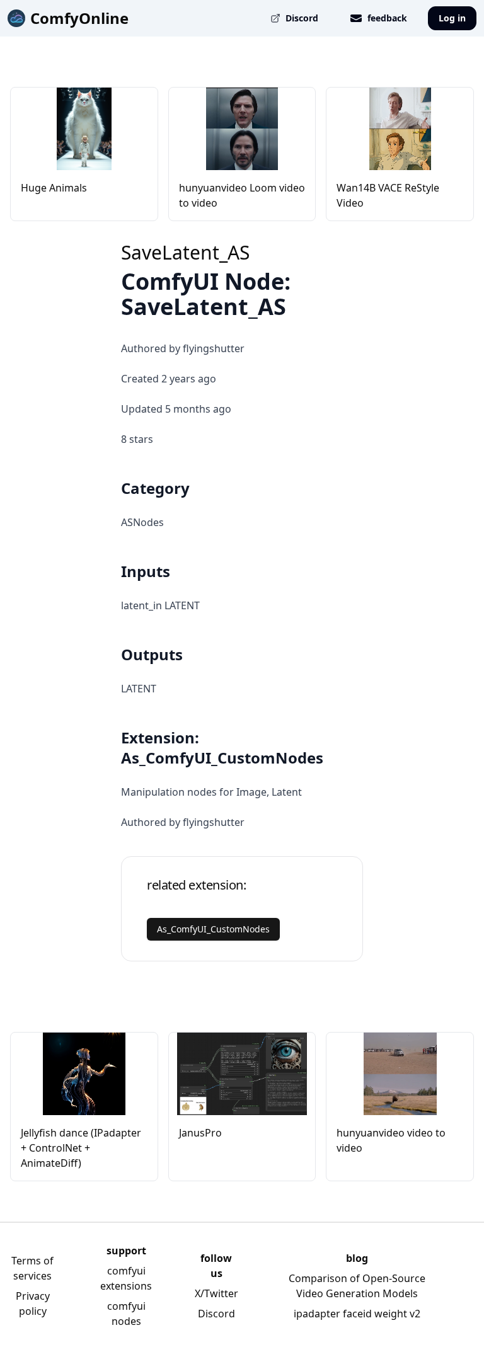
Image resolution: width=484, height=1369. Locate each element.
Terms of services (32, 1268)
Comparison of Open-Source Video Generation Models (357, 1285)
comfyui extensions (126, 1278)
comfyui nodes (126, 1313)
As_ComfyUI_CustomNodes (213, 929)
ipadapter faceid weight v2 (357, 1313)
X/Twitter (216, 1293)
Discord (216, 1313)
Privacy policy (33, 1303)
